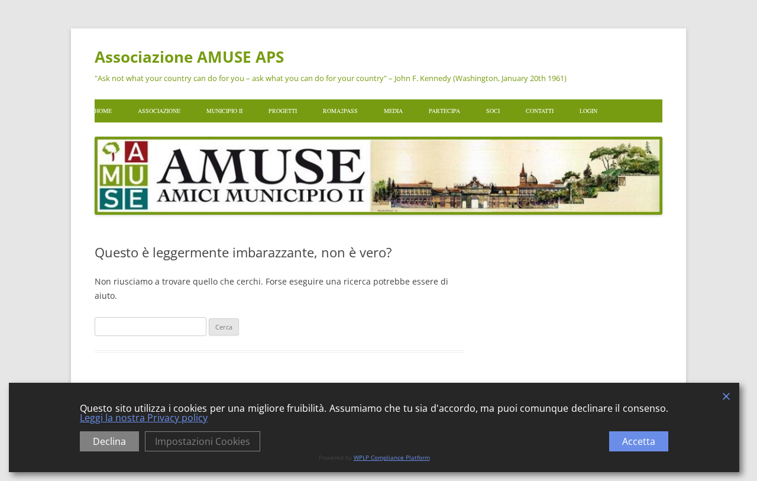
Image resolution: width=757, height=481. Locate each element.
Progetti (282, 110)
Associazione (159, 110)
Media (393, 110)
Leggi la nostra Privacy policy (144, 417)
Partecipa (444, 110)
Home (103, 110)
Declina (109, 441)
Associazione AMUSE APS (189, 56)
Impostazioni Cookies (202, 441)
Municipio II (224, 110)
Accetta (638, 441)
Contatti (540, 110)
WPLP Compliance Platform (392, 457)
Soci (493, 110)
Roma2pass (340, 110)
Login (588, 110)
